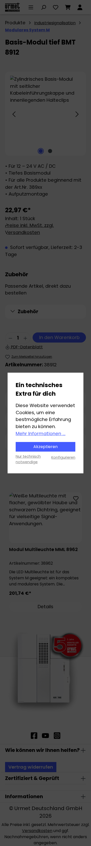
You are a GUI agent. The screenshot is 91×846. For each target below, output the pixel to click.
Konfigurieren (63, 457)
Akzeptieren (45, 447)
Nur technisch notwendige (28, 459)
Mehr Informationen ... (40, 433)
